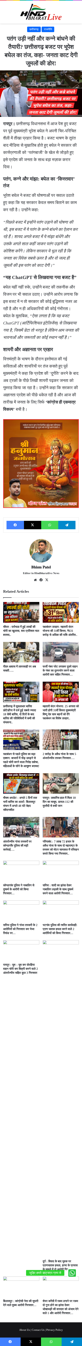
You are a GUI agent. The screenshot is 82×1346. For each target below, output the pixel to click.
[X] (32, 525)
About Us (24, 1329)
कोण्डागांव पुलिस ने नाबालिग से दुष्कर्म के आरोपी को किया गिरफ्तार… (18, 889)
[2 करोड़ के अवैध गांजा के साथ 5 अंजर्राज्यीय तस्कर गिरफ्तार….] (61, 739)
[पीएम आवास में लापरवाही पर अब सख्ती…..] (21, 652)
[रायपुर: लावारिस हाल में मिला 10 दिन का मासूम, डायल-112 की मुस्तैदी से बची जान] (61, 783)
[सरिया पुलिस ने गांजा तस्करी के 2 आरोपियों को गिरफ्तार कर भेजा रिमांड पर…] (21, 910)
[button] (72, 1273)
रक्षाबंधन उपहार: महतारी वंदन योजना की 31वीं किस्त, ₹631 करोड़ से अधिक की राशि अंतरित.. (60, 630)
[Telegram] (67, 525)
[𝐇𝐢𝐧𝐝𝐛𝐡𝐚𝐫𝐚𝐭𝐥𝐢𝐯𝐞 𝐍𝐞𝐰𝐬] (41, 12)
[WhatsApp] (49, 525)
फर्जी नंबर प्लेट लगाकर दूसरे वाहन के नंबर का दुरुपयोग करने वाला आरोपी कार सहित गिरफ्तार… (60, 670)
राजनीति (48, 29)
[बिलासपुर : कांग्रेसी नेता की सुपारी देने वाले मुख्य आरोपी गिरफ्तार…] (21, 1286)
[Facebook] (15, 525)
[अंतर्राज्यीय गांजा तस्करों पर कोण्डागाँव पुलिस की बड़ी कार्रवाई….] (21, 827)
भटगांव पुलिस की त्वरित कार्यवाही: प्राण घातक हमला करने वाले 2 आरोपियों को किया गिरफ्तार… (60, 929)
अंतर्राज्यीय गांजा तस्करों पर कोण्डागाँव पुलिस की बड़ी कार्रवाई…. (17, 845)
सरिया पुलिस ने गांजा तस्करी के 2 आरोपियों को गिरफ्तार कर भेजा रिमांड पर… (20, 929)
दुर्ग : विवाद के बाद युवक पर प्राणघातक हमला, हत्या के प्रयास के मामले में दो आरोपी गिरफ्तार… (60, 1265)
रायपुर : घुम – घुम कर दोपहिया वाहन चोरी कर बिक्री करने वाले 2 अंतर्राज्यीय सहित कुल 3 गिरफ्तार (20, 968)
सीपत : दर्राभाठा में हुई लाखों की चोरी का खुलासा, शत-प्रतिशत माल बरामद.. (21, 630)
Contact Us (38, 1329)
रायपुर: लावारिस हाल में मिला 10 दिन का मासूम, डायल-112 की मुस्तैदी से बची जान (59, 801)
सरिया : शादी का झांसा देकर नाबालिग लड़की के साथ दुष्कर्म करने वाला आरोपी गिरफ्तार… (58, 889)
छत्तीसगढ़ (33, 29)
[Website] (35, 580)
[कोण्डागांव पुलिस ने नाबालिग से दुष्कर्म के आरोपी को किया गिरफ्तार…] (21, 871)
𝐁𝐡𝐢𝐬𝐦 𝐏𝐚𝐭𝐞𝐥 (41, 567)
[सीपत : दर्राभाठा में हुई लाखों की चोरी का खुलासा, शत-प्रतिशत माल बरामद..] (21, 612)
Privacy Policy (54, 1329)
